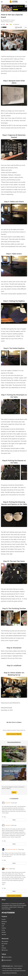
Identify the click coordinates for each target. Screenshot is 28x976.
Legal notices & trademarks (10, 973)
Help (3, 946)
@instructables (8, 957)
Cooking (4, 928)
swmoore (7, 825)
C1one (6, 868)
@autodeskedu (7, 960)
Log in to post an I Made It (14, 734)
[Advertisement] (14, 8)
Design (3, 923)
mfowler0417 (6, 20)
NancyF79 (7, 803)
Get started (4, 943)
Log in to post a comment (14, 895)
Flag (5, 817)
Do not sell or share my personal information (14, 970)
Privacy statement (7, 968)
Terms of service (18, 966)
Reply (14, 820)
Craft (3, 926)
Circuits (4, 919)
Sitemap (4, 948)
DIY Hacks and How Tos (11, 849)
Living (12, 20)
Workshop (4, 921)
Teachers (4, 934)
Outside (4, 932)
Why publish (5, 941)
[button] (2, 2)
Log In (14, 792)
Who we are (5, 950)
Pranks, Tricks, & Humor (7, 21)
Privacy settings (17, 968)
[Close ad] (26, 6)
